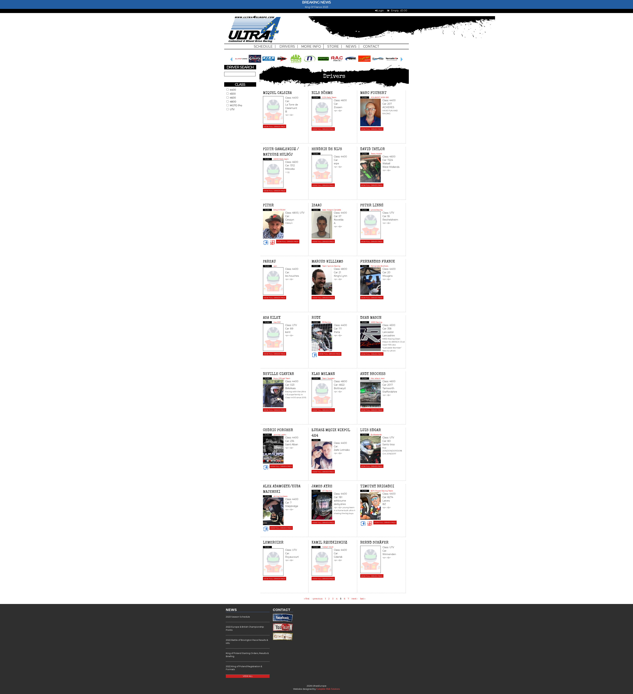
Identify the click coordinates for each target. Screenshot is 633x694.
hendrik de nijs (327, 149)
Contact (371, 46)
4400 (233, 89)
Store (333, 46)
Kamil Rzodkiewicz (329, 543)
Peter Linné (371, 205)
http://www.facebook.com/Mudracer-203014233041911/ (266, 468)
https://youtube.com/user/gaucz (273, 243)
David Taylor (372, 149)
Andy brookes (373, 374)
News (351, 46)
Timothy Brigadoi (377, 486)
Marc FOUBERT (373, 93)
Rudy (316, 318)
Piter (268, 205)
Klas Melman (323, 374)
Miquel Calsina (277, 93)
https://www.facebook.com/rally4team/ (266, 243)
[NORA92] (337, 64)
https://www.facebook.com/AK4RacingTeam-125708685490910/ (266, 529)
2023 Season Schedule (238, 617)
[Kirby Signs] (309, 64)
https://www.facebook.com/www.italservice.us (363, 524)
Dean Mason (370, 318)
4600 (233, 97)
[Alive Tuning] (268, 64)
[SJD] (392, 64)
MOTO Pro (236, 105)
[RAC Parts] (364, 64)
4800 (233, 101)
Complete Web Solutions (328, 689)
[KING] (296, 64)
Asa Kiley (272, 318)
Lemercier (273, 543)
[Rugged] (378, 64)
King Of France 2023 (316, 7)
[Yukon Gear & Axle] (255, 64)
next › (355, 598)
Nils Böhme (322, 93)
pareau (269, 262)
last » (362, 598)
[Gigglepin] (282, 64)
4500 (233, 93)
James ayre (322, 486)
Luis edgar (370, 430)
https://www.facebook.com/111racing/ (315, 355)
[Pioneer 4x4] (351, 64)
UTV (232, 109)
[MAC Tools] (323, 64)
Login (380, 10)
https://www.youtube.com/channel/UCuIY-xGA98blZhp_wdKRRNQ (370, 524)
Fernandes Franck (377, 262)
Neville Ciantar (278, 374)
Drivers (287, 46)
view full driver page (274, 126)
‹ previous (317, 598)
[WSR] (241, 64)
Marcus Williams (327, 262)
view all (248, 676)
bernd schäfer (374, 543)
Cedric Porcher (278, 430)
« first (306, 598)
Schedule (263, 46)
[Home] (254, 29)
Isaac (317, 205)
